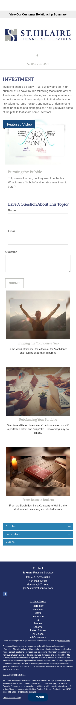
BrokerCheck (64, 640)
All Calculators (38, 637)
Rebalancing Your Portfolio (38, 420)
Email (11, 231)
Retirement (38, 605)
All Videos (38, 634)
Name (12, 210)
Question (11, 252)
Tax (38, 619)
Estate (38, 612)
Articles (10, 526)
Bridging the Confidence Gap (38, 343)
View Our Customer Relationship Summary (38, 14)
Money (38, 623)
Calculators (12, 534)
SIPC (55, 683)
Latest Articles (38, 630)
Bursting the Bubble (25, 172)
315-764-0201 (40, 64)
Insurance (38, 616)
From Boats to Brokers (38, 500)
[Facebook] (37, 56)
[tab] (38, 526)
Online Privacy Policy (12, 697)
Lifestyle (38, 627)
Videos (9, 542)
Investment (38, 609)
